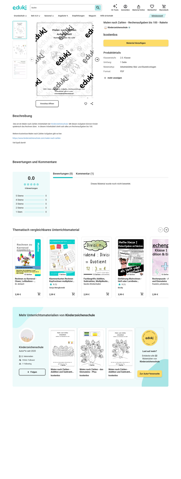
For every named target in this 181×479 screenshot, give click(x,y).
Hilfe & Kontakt (106, 16)
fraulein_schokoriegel (161, 284)
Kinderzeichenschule (118, 27)
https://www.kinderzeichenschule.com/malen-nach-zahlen (37, 138)
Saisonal (48, 16)
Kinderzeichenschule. (60, 124)
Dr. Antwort (19, 284)
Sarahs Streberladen (92, 284)
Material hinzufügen (136, 43)
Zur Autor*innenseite (150, 373)
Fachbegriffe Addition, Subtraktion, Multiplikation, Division (96, 280)
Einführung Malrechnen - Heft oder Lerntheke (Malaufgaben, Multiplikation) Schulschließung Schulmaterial (130, 280)
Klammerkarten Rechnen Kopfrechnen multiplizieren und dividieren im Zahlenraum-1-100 (62, 280)
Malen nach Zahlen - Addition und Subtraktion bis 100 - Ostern (62, 370)
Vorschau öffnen (47, 104)
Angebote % (63, 16)
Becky (120, 288)
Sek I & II (34, 16)
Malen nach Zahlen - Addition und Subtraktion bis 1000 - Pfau (120, 370)
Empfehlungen (78, 16)
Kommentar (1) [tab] (85, 173)
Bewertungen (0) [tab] (63, 173)
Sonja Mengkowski (57, 288)
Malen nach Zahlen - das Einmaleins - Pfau (91, 370)
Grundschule (19, 16)
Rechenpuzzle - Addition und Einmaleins (163, 280)
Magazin (92, 16)
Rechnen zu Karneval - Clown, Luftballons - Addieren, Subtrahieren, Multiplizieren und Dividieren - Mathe (26, 280)
